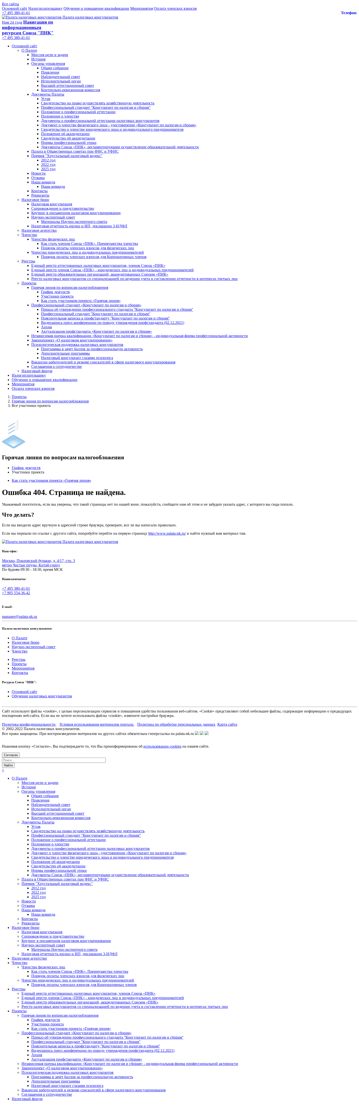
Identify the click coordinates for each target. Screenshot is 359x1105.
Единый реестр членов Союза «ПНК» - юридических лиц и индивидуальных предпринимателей (112, 270)
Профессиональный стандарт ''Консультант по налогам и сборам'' (95, 314)
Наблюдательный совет (60, 77)
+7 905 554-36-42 (16, 593)
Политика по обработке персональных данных (176, 724)
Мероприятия (141, 8)
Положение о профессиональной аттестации (78, 112)
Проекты (28, 283)
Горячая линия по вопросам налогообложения (69, 287)
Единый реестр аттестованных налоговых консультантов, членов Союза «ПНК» (98, 265)
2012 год (48, 160)
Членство (29, 235)
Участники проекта (57, 296)
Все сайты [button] (10, 4)
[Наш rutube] (202, 734)
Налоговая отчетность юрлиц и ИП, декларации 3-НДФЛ (79, 226)
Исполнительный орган (61, 81)
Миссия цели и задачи (49, 55)
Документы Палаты (47, 94)
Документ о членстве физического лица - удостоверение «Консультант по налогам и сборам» (118, 125)
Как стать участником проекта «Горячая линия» (81, 301)
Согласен (11, 755)
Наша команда (43, 182)
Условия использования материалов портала (96, 724)
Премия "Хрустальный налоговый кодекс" (67, 156)
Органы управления (48, 63)
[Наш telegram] (207, 734)
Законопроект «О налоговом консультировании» (72, 340)
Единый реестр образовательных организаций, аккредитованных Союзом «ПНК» (99, 274)
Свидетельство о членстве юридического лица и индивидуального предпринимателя (112, 129)
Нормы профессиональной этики (68, 143)
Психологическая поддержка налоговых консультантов (77, 344)
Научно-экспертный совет (53, 217)
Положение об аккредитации (65, 134)
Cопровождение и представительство (62, 208)
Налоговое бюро (35, 200)
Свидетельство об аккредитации (68, 138)
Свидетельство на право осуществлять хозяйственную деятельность (97, 103)
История (38, 59)
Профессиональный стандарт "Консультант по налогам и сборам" (96, 107)
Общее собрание (55, 68)
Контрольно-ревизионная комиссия (70, 90)
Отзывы (38, 178)
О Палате (29, 50)
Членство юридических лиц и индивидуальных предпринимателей (87, 252)
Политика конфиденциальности (29, 724)
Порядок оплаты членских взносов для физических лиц (87, 248)
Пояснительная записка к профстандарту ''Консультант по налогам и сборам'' (105, 318)
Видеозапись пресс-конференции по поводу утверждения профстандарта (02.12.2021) (112, 323)
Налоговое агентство (39, 230)
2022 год (48, 164)
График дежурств (55, 292)
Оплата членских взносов (175, 8)
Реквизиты (40, 195)
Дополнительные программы (65, 353)
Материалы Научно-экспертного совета (74, 222)
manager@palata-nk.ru (19, 616)
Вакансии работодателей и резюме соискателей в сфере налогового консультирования (103, 362)
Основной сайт (14, 8)
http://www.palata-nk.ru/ (167, 533)
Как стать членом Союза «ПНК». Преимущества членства (89, 243)
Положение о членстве (60, 116)
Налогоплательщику (45, 8)
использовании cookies (162, 746)
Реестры (28, 261)
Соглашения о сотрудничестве (56, 366)
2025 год (48, 169)
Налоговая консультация (51, 204)
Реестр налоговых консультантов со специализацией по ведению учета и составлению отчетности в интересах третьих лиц (134, 279)
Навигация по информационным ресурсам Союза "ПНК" (28, 27)
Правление (50, 72)
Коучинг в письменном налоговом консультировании (76, 213)
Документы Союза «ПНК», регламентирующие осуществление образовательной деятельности (120, 147)
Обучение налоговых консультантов (42, 696)
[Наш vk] (197, 734)
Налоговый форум (36, 371)
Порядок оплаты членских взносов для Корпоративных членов (94, 257)
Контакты (39, 191)
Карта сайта (227, 724)
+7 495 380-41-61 (16, 13)
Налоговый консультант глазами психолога (77, 358)
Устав (45, 99)
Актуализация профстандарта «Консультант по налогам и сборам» (96, 331)
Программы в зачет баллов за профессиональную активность (92, 349)
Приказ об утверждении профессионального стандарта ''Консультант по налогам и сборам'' (117, 309)
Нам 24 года (12, 22)
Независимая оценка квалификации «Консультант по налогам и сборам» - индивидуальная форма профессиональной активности (139, 336)
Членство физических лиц (53, 239)
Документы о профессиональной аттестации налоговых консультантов (100, 121)
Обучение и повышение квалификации (96, 8)
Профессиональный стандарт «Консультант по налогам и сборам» (86, 305)
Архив (46, 327)
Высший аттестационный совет (67, 85)
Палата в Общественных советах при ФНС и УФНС (75, 151)
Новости (38, 173)
